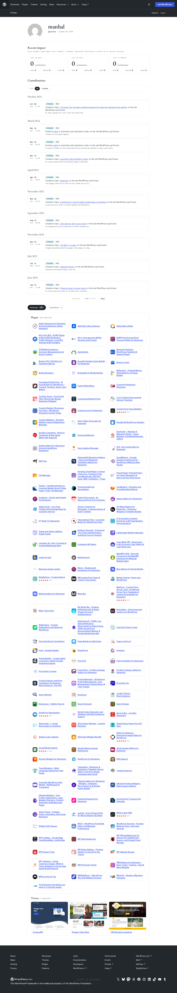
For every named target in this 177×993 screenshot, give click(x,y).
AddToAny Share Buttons (89, 326)
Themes (45, 960)
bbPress (140, 964)
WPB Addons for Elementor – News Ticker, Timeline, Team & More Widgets (130, 864)
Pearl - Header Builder (49, 650)
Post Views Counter (48, 671)
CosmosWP (38, 932)
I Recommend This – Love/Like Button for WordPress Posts (91, 521)
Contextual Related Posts (89, 399)
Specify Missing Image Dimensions (88, 749)
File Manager (45, 475)
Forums (45, 88)
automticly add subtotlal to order (74, 159)
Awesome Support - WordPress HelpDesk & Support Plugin (126, 351)
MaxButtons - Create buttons (52, 577)
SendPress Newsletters (49, 713)
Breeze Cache (122, 362)
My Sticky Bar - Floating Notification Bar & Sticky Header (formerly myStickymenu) (88, 611)
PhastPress (83, 650)
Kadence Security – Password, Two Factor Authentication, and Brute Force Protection (91, 532)
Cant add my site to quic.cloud (73, 224)
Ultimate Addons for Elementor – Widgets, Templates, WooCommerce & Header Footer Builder (91, 785)
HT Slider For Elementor (49, 521)
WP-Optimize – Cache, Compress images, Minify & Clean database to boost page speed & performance (52, 865)
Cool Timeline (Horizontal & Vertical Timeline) (128, 398)
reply (56, 131)
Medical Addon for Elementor (52, 594)
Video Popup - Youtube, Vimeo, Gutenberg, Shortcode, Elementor (52, 814)
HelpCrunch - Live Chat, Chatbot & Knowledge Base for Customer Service (52, 509)
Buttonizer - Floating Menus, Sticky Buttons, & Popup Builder (129, 372)
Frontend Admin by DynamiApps (86, 488)
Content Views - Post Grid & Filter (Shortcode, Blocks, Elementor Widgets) (51, 398)
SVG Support (122, 759)
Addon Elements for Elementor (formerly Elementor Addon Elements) (52, 326)
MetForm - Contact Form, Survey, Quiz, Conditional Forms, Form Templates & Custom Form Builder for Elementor (127, 592)
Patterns (45, 968)
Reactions (82, 695)
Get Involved (110, 956)
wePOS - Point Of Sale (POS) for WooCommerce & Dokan (90, 814)
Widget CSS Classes (48, 826)
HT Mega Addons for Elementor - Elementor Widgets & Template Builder (128, 509)
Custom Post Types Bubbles (129, 409)
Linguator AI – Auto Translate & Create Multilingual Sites (52, 544)
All (37, 88)
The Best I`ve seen (68, 245)
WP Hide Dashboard (87, 839)
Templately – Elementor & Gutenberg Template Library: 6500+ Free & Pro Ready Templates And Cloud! (91, 770)
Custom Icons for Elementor (90, 410)
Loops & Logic (45, 557)
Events (108, 960)
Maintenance (84, 557)
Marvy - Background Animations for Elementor (89, 569)
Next (103, 299)
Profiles (13, 13)
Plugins (45, 964)
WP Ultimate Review (125, 852)
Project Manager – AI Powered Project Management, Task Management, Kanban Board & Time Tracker (91, 683)
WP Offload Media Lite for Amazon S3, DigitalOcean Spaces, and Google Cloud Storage (128, 839)
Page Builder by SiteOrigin (89, 641)
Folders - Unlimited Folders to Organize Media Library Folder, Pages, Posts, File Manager (53, 488)
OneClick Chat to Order (126, 627)
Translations (55, 307)
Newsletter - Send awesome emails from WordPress (129, 610)
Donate (109, 964)
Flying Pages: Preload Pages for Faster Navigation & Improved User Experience (129, 475)
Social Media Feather (48, 748)
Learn (75, 956)
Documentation (79, 960)
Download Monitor (86, 435)
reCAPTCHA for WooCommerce (123, 694)
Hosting (13, 964)
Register (155, 13)
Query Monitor (45, 695)
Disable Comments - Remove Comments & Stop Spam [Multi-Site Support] (52, 435)
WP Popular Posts (47, 852)
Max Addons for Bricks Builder (129, 569)
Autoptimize (83, 352)
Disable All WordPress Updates (130, 422)
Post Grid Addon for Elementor (130, 661)
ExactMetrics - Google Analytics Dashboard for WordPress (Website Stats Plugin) (128, 461)
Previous (76, 299)
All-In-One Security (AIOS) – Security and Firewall (90, 339)
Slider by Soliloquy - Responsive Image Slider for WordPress (129, 735)
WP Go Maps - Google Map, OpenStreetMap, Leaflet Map (52, 839)
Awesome (64, 180)
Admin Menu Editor (124, 326)
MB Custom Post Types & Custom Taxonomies (89, 578)
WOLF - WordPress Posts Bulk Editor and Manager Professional (91, 826)
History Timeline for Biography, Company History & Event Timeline (91, 509)
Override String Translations (52, 641)
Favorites (36, 307)
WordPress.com (144, 956)
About (13, 956)
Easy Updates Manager (88, 448)
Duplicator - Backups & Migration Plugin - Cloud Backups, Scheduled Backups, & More (130, 435)
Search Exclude (85, 704)
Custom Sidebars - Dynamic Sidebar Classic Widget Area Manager (52, 422)
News (12, 960)
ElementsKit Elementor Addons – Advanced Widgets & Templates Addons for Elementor (91, 461)
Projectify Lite (122, 683)
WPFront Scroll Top (47, 877)
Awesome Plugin (67, 267)
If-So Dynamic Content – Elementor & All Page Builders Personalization (129, 520)
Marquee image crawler (49, 569)
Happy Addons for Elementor (129, 499)
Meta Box (82, 594)
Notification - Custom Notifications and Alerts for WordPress (51, 627)
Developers (78, 964)
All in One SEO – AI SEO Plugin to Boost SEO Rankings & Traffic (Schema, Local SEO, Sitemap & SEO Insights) (52, 339)
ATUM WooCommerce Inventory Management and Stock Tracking (51, 351)
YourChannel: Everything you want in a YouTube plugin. (52, 886)
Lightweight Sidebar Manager (129, 533)
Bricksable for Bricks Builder (90, 373)
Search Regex (122, 704)
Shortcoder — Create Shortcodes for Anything (50, 724)
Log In (163, 13)
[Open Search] (149, 4)
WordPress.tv (80, 968)
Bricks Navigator (46, 373)
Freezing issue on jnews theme (73, 288)
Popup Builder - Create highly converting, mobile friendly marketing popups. (52, 660)
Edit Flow (43, 461)
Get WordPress (165, 4)
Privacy (13, 968)
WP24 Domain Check (87, 865)
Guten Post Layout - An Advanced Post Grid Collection (91, 498)
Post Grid (82, 661)
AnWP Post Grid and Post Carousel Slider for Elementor (129, 339)
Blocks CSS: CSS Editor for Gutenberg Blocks (50, 362)
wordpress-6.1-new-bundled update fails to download (83, 202)
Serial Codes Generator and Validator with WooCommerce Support (91, 714)
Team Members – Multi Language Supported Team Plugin (51, 770)
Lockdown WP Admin (87, 544)
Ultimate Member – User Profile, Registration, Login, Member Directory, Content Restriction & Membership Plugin (51, 800)
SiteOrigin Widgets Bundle (89, 737)
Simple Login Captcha (48, 737)
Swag (108, 968)
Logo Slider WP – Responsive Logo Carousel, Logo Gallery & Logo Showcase (130, 544)
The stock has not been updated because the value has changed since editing (93, 107)
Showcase (46, 956)
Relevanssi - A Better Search (51, 704)
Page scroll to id (123, 641)
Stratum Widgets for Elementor (52, 759)
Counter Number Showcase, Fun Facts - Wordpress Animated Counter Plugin (51, 410)
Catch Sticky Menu (86, 386)
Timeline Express (124, 771)
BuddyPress (142, 968)
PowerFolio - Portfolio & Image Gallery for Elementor (91, 671)
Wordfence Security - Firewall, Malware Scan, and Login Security (130, 826)
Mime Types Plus (46, 611)
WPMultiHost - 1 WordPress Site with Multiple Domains (90, 876)
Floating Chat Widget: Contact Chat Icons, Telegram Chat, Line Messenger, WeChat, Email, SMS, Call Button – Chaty (91, 475)
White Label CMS (124, 813)
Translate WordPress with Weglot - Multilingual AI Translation (50, 784)
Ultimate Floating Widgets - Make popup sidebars (128, 784)
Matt (139, 960)
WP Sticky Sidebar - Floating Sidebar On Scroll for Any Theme (90, 852)
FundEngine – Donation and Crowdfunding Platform (128, 488)
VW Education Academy (121, 932)
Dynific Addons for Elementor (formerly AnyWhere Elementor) (52, 448)
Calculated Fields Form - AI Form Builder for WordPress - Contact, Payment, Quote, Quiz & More (52, 386)
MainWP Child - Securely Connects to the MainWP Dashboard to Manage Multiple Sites (127, 557)
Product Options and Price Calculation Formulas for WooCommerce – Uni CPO (50, 683)
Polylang (120, 650)
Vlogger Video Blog (80, 932)
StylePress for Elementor (89, 759)
